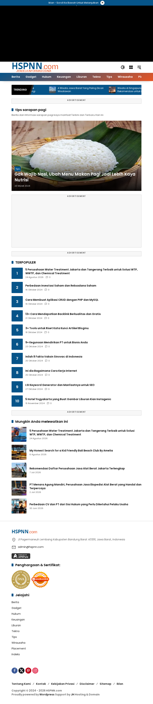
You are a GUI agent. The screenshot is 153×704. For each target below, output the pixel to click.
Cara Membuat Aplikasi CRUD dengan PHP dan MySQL (62, 300)
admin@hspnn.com (31, 547)
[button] (123, 67)
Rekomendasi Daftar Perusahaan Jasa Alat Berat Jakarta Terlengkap (77, 468)
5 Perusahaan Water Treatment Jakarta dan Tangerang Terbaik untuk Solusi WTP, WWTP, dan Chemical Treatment (81, 271)
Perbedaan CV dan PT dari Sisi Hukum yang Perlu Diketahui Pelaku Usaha (78, 504)
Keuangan (18, 619)
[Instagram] (35, 671)
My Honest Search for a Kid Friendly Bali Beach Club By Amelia (71, 450)
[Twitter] (21, 671)
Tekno (16, 631)
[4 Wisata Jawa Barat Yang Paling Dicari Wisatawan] (43, 89)
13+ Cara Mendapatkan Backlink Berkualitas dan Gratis (63, 314)
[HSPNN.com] (35, 67)
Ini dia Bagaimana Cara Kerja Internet (51, 371)
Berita (15, 602)
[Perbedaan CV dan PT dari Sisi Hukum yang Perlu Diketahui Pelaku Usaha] (19, 506)
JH (72, 694)
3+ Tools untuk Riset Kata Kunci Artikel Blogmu (57, 328)
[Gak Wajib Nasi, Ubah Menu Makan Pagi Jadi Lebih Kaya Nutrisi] (76, 156)
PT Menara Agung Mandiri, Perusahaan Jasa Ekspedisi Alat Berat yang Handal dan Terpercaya (85, 486)
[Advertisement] (76, 222)
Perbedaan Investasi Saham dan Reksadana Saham (60, 285)
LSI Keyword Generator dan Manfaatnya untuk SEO (60, 385)
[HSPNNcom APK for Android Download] (21, 556)
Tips (17, 168)
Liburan (16, 625)
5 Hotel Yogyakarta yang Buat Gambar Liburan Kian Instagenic (68, 399)
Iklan (120, 684)
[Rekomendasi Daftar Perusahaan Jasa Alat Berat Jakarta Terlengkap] (19, 470)
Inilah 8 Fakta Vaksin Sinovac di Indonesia (53, 356)
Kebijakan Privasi (62, 684)
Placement (19, 648)
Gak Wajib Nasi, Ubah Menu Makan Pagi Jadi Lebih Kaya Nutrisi (75, 177)
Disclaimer (87, 684)
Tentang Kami (21, 684)
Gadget (16, 608)
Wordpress (46, 694)
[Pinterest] (28, 671)
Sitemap (105, 684)
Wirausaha (18, 643)
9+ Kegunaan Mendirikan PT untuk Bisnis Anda (56, 342)
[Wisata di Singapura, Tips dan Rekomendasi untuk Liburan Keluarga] (102, 89)
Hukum (16, 614)
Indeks (16, 654)
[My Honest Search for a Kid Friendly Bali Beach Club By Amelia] (19, 452)
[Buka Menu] (131, 67)
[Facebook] (15, 671)
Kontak (41, 684)
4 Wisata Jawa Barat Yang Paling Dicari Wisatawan (71, 90)
